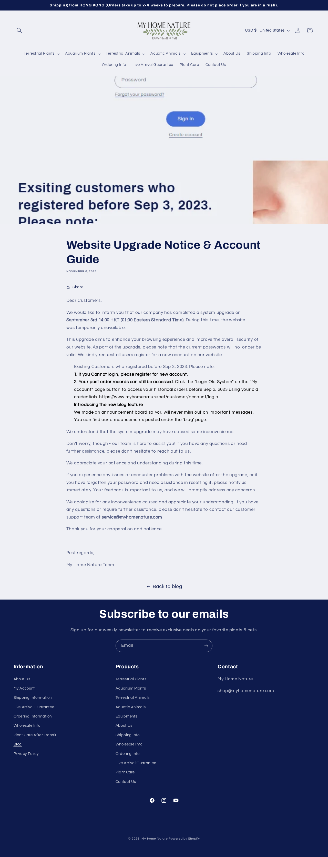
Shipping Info (128, 735)
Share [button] (78, 287)
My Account (24, 688)
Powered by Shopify (184, 838)
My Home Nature (154, 838)
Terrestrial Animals (133, 698)
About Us (22, 679)
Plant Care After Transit (35, 735)
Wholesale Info (27, 726)
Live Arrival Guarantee (34, 707)
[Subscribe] (206, 646)
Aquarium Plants (131, 688)
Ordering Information (33, 716)
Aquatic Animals (131, 707)
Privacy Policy (26, 754)
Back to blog (167, 586)
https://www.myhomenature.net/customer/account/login (158, 397)
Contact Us (126, 782)
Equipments (126, 716)
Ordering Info (128, 754)
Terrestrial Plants (131, 679)
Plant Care (125, 772)
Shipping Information (33, 698)
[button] (19, 30)
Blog (18, 744)
